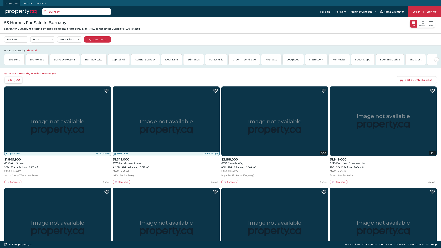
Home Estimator (394, 11)
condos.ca (27, 3)
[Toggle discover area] (436, 50)
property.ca (12, 3)
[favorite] (106, 91)
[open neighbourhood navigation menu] (375, 12)
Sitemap (431, 244)
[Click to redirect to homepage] (21, 11)
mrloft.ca (41, 3)
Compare (15, 182)
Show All (32, 50)
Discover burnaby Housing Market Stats (33, 73)
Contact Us (386, 244)
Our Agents (369, 244)
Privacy (400, 244)
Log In (417, 11)
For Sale (325, 11)
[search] (76, 11)
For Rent (340, 11)
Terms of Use (416, 244)
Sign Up (432, 11)
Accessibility (352, 244)
